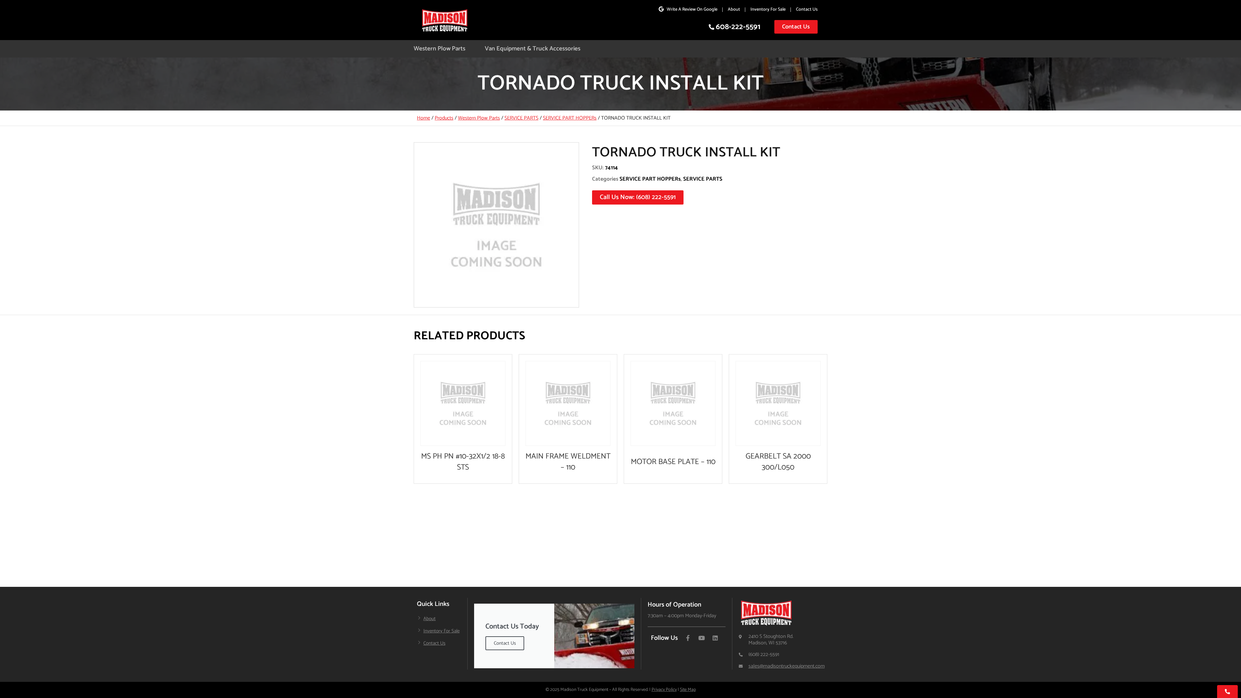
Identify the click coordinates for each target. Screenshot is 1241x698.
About (734, 9)
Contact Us (807, 9)
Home (423, 118)
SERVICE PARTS (521, 118)
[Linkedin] (715, 638)
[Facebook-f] (688, 638)
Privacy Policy (664, 689)
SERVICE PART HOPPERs (570, 118)
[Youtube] (702, 638)
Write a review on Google (692, 9)
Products (444, 118)
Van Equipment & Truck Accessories (532, 49)
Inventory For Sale (768, 9)
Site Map (688, 689)
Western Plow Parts (439, 49)
